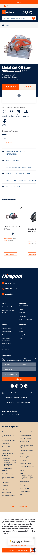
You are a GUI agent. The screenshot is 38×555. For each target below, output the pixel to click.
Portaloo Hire (10, 402)
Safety (22, 453)
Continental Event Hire (25, 393)
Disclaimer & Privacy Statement (12, 415)
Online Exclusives (25, 491)
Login (20, 328)
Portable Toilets (24, 442)
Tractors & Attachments (27, 467)
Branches (9, 294)
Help (20, 338)
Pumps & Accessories (26, 450)
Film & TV (24, 397)
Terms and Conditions (9, 411)
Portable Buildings (25, 435)
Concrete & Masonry (8, 447)
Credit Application (7, 350)
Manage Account (24, 335)
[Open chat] (33, 550)
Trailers (22, 473)
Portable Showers (25, 438)
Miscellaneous (6, 492)
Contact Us (10, 283)
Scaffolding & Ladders (26, 457)
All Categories (17, 506)
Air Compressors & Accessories (7, 436)
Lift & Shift (5, 485)
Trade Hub (22, 313)
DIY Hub (21, 309)
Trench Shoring (24, 488)
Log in (19, 2)
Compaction (5, 443)
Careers (4, 335)
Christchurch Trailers (28, 479)
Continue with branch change (19, 550)
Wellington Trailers (27, 477)
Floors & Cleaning (7, 474)
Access (4, 432)
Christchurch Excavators (8, 465)
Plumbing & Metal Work (27, 432)
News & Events (6, 343)
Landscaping (6, 482)
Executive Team (6, 331)
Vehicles (22, 495)
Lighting (4, 489)
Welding (22, 485)
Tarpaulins (23, 460)
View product (10, 254)
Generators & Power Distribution (8, 478)
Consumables (6, 450)
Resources (22, 316)
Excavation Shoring (12, 397)
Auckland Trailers (27, 475)
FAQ (3, 347)
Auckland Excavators (10, 460)
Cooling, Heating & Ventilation (7, 454)
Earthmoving (6, 459)
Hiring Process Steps (25, 319)
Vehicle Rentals (11, 393)
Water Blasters (24, 482)
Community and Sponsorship (6, 339)
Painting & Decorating (8, 495)
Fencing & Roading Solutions (7, 469)
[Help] (23, 12)
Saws (7, 25)
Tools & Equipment (25, 463)
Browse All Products (8, 307)
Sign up (21, 331)
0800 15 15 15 (11, 288)
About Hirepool (6, 328)
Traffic (22, 470)
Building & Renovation (8, 440)
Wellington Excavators (10, 462)
